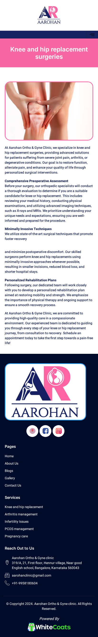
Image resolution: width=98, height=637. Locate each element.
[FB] (45, 431)
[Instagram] (58, 431)
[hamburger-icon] (92, 34)
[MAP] (32, 431)
